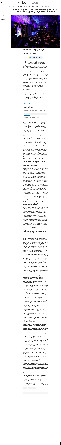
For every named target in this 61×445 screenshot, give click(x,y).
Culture (25, 6)
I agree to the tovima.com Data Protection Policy (32, 117)
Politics (10, 6)
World (14, 6)
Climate (33, 6)
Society (17, 6)
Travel (29, 6)
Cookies (60, 443)
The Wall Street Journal (48, 6)
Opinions (37, 6)
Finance (21, 6)
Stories (41, 6)
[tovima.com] (30, 2)
